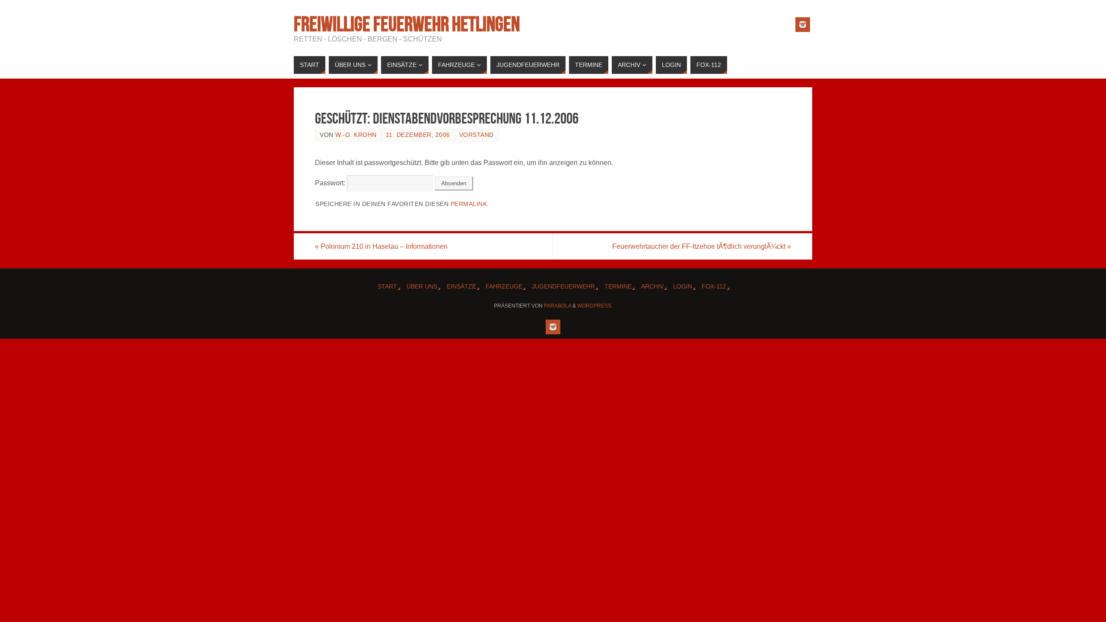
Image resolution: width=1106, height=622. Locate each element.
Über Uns (422, 286)
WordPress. (595, 306)
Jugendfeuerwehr (563, 286)
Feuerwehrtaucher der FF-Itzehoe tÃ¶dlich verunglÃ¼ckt (701, 246)
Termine (618, 286)
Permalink (469, 204)
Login (682, 286)
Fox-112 (714, 286)
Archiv (652, 286)
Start (387, 286)
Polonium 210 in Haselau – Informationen (381, 246)
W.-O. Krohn (356, 135)
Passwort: (331, 183)
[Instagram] (802, 24)
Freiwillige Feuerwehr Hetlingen (407, 24)
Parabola (557, 306)
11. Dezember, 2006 (418, 135)
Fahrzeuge (504, 286)
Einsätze (461, 286)
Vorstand (476, 135)
